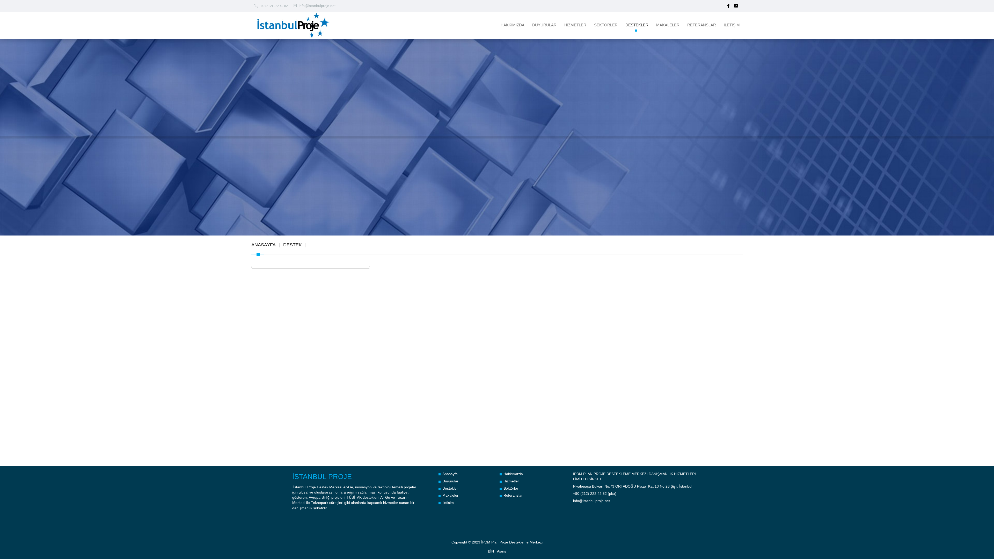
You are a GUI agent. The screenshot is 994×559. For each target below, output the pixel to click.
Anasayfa (450, 474)
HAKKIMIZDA (512, 25)
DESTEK (292, 244)
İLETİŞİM (732, 25)
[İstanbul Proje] (315, 25)
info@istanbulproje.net (317, 6)
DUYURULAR (544, 25)
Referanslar (513, 495)
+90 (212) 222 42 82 (273, 6)
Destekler (450, 488)
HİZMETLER (575, 25)
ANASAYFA (263, 244)
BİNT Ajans (497, 551)
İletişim (448, 503)
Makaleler (450, 495)
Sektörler (510, 488)
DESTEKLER (636, 25)
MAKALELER (667, 25)
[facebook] (728, 6)
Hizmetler (511, 481)
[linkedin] (736, 6)
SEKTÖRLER (606, 25)
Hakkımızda (513, 474)
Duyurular (450, 481)
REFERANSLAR (701, 25)
